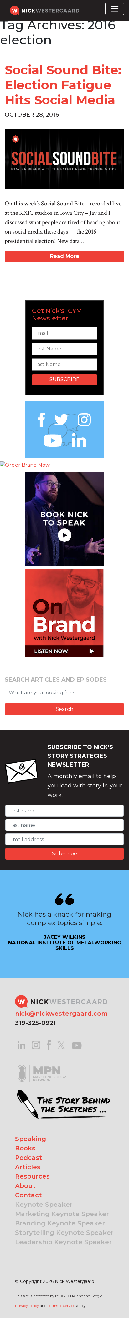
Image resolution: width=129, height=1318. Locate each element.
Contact (28, 1195)
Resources (32, 1176)
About (25, 1186)
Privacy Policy (27, 1306)
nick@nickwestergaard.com (61, 1013)
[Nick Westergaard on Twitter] (61, 1045)
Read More (64, 256)
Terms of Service (61, 1306)
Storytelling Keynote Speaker (64, 1232)
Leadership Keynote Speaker (63, 1242)
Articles (27, 1167)
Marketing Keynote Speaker (62, 1214)
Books (25, 1148)
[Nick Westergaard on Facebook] (49, 1045)
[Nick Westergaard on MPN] (43, 1066)
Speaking (30, 1139)
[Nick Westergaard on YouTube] (77, 1045)
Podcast (28, 1157)
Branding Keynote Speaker (60, 1223)
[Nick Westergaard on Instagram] (36, 1045)
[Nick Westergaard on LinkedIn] (21, 1045)
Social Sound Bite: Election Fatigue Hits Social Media (63, 85)
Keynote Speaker (44, 1204)
